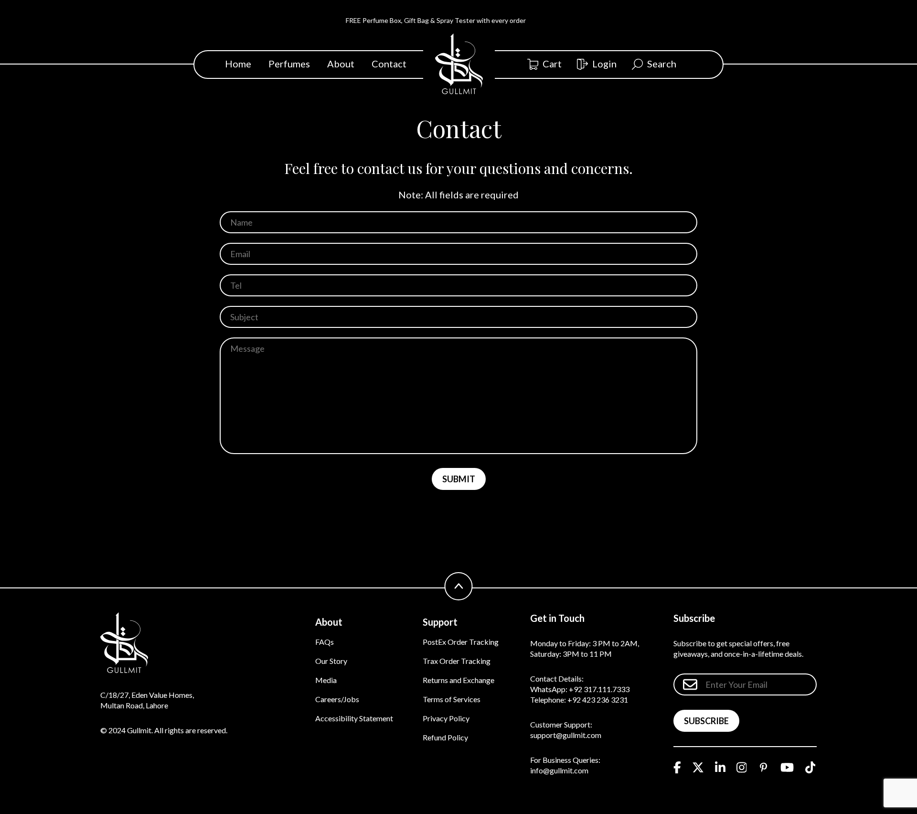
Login (604, 63)
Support (440, 622)
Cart (552, 63)
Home (238, 63)
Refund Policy (445, 737)
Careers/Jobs (337, 699)
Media (326, 679)
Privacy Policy (446, 718)
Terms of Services (451, 699)
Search (661, 63)
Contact (389, 63)
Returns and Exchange (458, 679)
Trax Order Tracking (456, 660)
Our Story (331, 660)
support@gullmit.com (565, 734)
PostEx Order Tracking (461, 641)
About (340, 63)
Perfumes (289, 63)
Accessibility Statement (354, 718)
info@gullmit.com (559, 770)
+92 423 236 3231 (597, 699)
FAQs (324, 641)
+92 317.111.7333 (599, 689)
